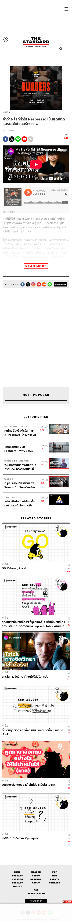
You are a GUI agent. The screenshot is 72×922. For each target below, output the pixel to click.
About (36, 883)
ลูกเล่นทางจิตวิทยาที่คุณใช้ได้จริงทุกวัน (25, 677)
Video (36, 876)
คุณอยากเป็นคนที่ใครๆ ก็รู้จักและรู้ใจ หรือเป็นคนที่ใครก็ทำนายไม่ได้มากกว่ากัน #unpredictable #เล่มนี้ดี (33, 624)
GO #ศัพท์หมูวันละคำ (14, 568)
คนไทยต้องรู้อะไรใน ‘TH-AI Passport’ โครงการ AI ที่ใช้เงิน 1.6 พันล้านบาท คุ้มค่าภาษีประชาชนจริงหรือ (20, 433)
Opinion (17, 879)
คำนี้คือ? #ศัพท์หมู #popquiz (20, 838)
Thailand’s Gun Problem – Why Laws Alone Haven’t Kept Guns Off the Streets (18, 449)
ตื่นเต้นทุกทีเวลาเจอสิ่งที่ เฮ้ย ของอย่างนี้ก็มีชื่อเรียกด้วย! (32, 732)
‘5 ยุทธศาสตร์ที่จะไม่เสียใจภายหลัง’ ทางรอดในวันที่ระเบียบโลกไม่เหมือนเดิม (20, 467)
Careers (35, 879)
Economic (11, 426)
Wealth (36, 872)
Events (54, 879)
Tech (23, 426)
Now (54, 876)
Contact (54, 883)
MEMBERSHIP (60, 284)
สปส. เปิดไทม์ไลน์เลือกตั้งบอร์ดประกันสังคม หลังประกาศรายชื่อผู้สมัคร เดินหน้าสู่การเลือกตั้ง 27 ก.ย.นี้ (20, 503)
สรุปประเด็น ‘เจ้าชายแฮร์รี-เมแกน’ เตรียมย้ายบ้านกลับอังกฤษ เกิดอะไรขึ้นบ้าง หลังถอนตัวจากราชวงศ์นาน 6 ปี (19, 485)
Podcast (17, 876)
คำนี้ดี (6, 112)
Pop (54, 872)
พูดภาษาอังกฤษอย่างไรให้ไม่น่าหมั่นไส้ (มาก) (28, 785)
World (8, 460)
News (17, 872)
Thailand (22, 460)
